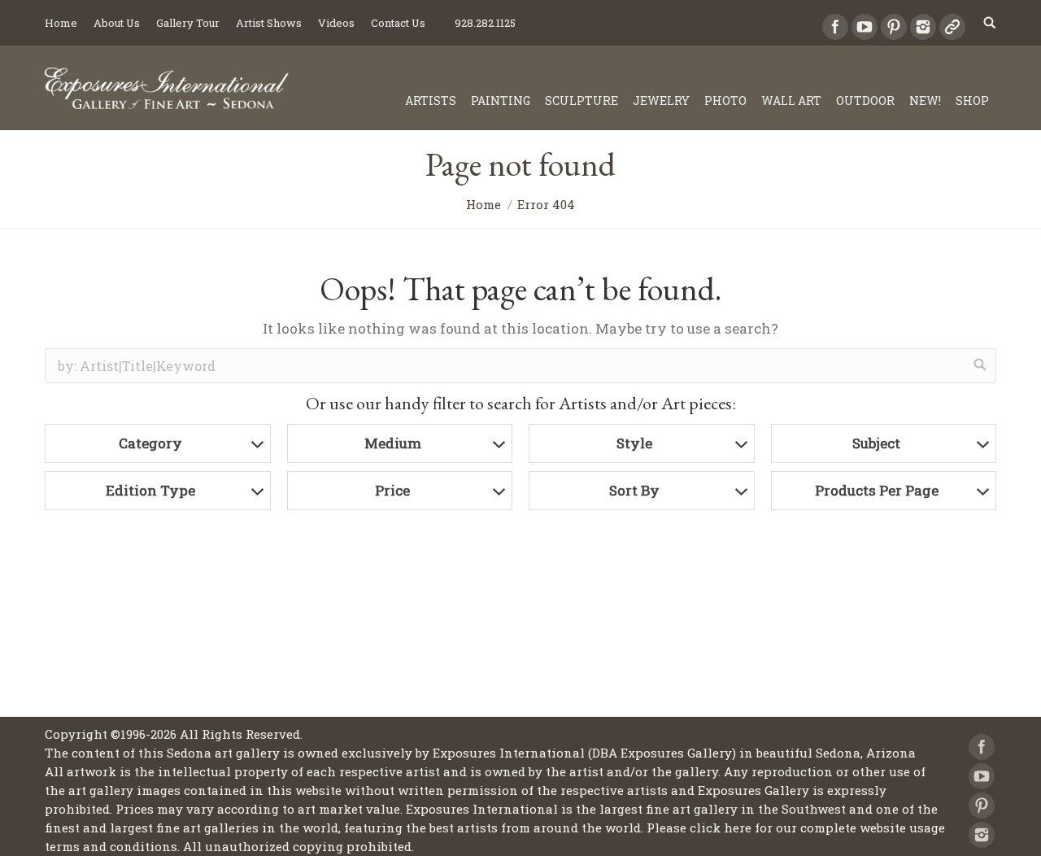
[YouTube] (865, 27)
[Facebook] (835, 27)
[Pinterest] (894, 27)
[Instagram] (923, 27)
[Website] (952, 27)
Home (483, 204)
